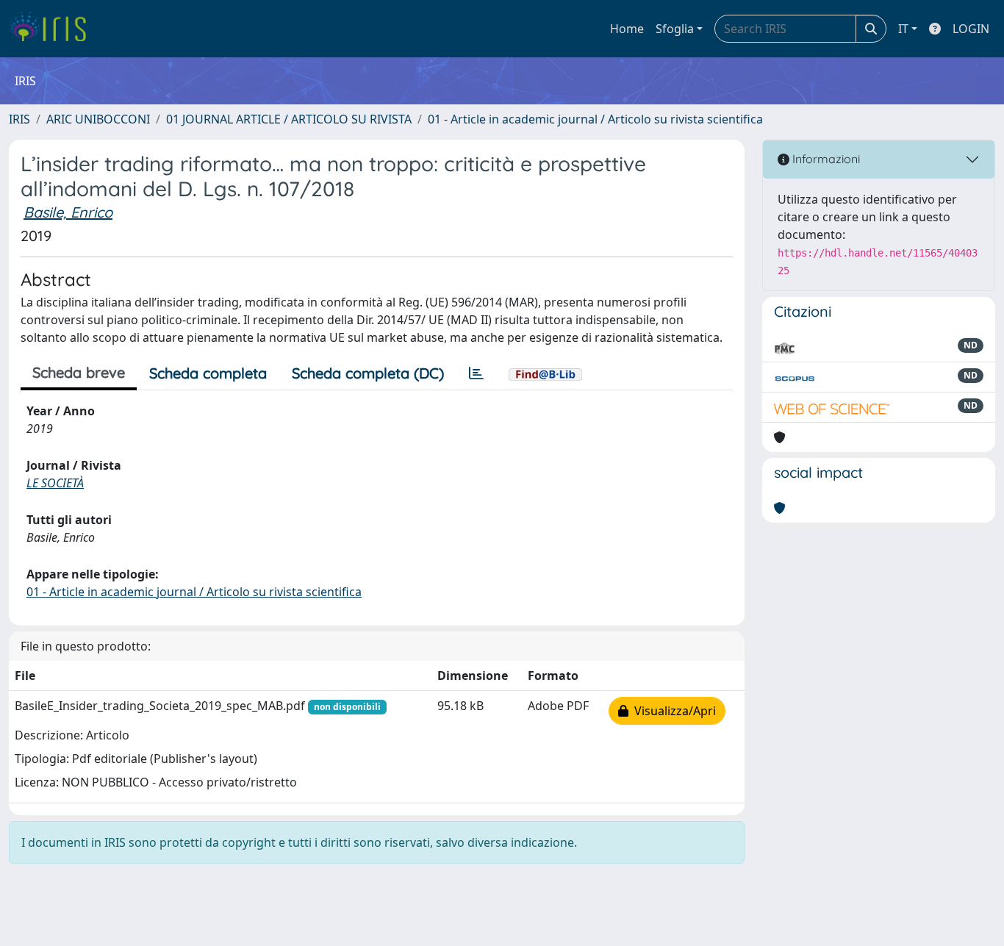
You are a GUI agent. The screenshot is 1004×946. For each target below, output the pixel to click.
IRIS (19, 119)
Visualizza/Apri (672, 711)
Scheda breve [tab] (78, 372)
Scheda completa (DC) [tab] (368, 373)
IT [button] (903, 29)
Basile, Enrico (68, 212)
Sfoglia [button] (675, 29)
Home (627, 29)
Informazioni (824, 158)
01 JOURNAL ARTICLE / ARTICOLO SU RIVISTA (289, 119)
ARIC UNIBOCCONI (98, 119)
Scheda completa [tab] (208, 373)
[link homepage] (53, 29)
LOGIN (971, 29)
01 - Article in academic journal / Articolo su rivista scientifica (595, 119)
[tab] (476, 373)
